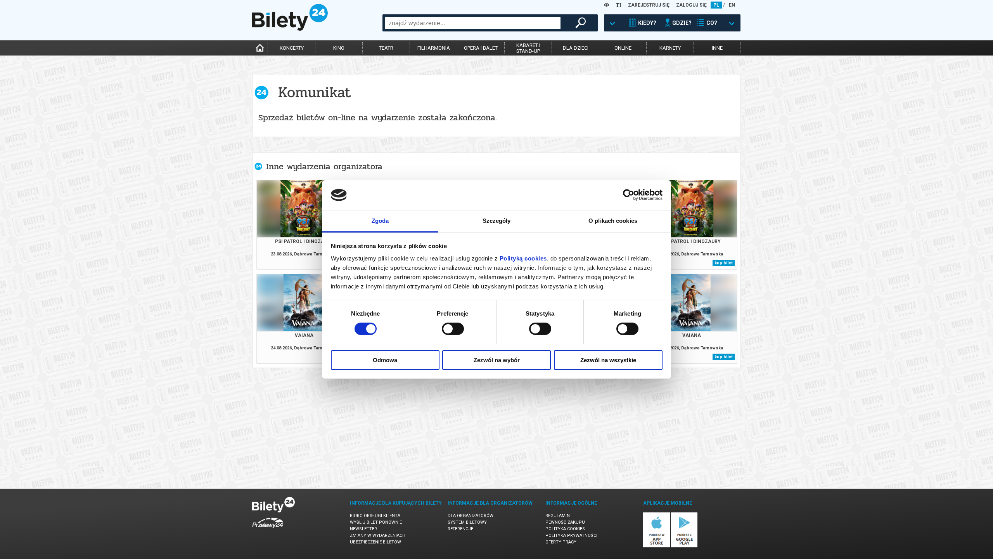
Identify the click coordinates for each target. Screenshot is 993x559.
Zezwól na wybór (497, 360)
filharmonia (433, 48)
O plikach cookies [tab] (612, 220)
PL (716, 5)
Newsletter (363, 528)
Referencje (460, 528)
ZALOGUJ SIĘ (691, 5)
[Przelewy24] (267, 529)
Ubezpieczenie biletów (375, 542)
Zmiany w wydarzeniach (377, 535)
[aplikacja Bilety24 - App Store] (656, 546)
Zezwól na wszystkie (608, 360)
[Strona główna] (290, 29)
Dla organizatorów (470, 515)
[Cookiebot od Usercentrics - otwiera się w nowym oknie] (629, 195)
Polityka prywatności (571, 535)
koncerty (292, 48)
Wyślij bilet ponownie (376, 522)
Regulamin (557, 515)
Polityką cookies (523, 258)
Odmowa (385, 360)
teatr (386, 48)
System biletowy (467, 522)
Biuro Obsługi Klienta (375, 515)
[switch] (453, 329)
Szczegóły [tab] (497, 220)
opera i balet (481, 48)
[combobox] (472, 22)
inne (717, 48)
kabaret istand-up (528, 48)
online (622, 48)
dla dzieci (575, 48)
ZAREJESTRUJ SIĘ (648, 5)
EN (732, 5)
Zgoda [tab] (380, 220)
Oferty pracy (560, 542)
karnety (670, 48)
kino (338, 48)
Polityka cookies (565, 528)
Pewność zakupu (565, 522)
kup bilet (723, 263)
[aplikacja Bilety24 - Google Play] (684, 546)
